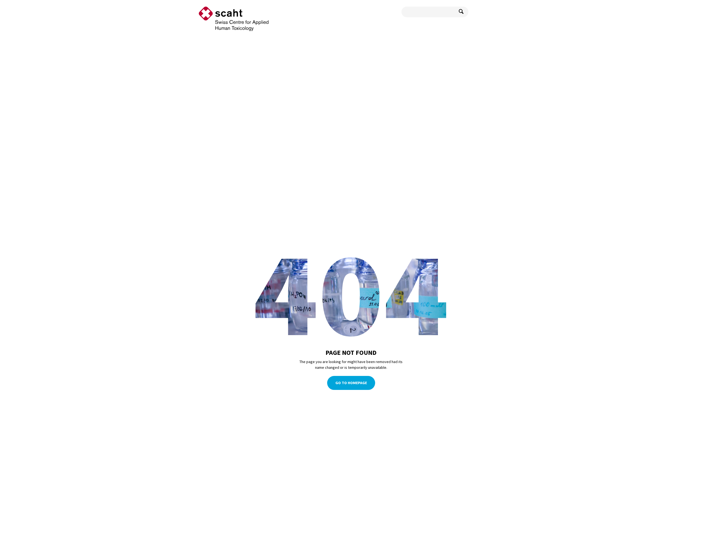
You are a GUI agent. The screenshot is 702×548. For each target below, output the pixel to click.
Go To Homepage (351, 382)
